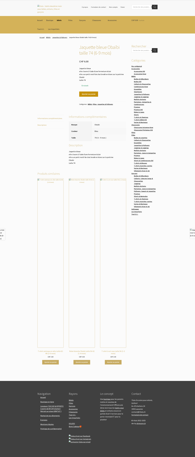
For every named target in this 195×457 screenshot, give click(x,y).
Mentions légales (47, 424)
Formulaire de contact (98, 7)
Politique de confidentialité (51, 429)
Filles (70, 20)
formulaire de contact (139, 415)
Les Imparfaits (53, 29)
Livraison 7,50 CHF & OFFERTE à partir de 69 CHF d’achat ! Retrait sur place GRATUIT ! (52, 408)
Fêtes (95, 104)
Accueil (40, 20)
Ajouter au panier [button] (50, 362)
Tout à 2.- (40, 29)
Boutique (49, 20)
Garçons (82, 20)
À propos (85, 7)
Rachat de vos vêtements (50, 416)
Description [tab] (41, 125)
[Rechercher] (155, 7)
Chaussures (96, 20)
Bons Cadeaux (74, 426)
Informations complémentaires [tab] (49, 118)
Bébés (59, 20)
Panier (123, 7)
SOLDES (72, 423)
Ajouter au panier (89, 94)
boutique (106, 399)
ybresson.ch (141, 423)
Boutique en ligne (47, 402)
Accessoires (112, 20)
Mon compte (113, 7)
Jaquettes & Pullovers (59, 37)
